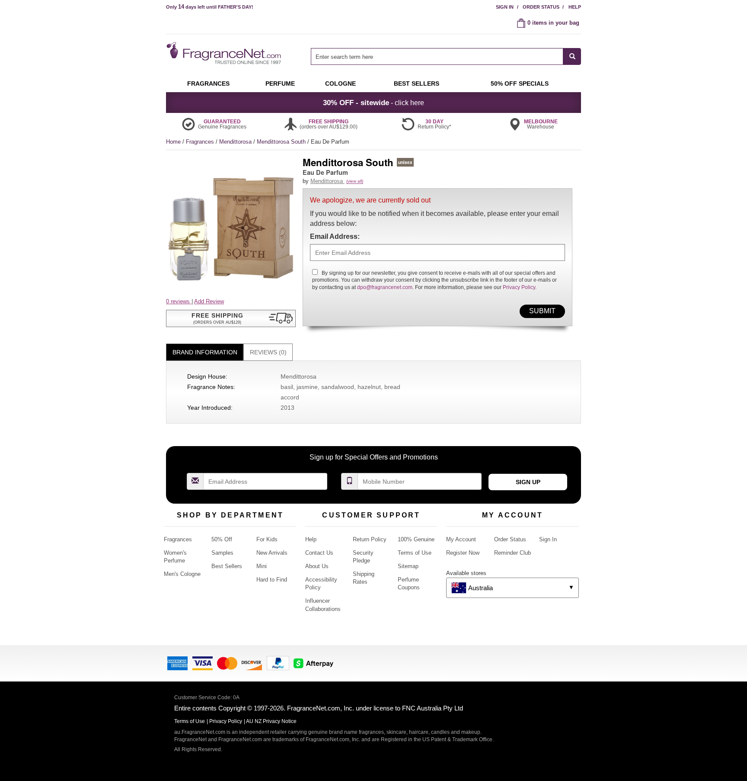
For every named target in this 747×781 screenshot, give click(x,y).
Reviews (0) (268, 352)
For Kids (267, 539)
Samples (222, 553)
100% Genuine (416, 539)
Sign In (505, 7)
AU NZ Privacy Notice (271, 721)
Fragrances (201, 141)
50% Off (221, 539)
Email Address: (335, 236)
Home (173, 141)
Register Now (462, 553)
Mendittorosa (236, 141)
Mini (261, 566)
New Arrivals (271, 553)
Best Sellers (226, 566)
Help (574, 7)
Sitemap (408, 566)
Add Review (209, 301)
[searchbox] (437, 56)
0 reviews (179, 301)
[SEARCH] (572, 56)
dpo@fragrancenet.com (384, 287)
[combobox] (446, 56)
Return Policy (369, 539)
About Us (317, 566)
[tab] (204, 352)
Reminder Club (512, 553)
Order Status (541, 7)
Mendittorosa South (282, 141)
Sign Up (528, 482)
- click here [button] (373, 102)
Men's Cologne (182, 574)
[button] (231, 318)
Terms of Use (414, 553)
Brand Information (204, 352)
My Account (461, 539)
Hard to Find (271, 579)
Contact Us (319, 553)
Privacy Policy (519, 287)
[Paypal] (278, 662)
